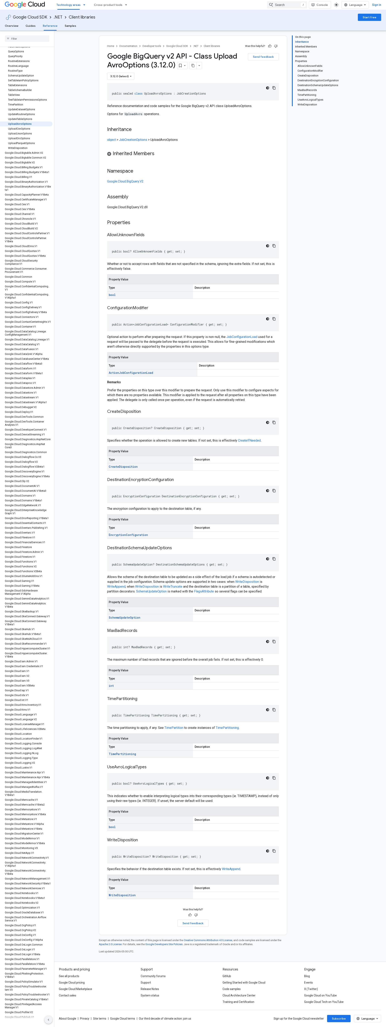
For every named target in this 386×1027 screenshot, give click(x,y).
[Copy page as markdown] (193, 65)
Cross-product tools (108, 5)
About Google (67, 1018)
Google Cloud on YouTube (320, 995)
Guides (31, 26)
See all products (69, 976)
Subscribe (339, 1018)
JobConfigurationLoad (241, 337)
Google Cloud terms (122, 1018)
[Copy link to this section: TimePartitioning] (141, 699)
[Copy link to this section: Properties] (135, 222)
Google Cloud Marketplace (75, 989)
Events (308, 982)
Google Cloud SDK (30, 17)
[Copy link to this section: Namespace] (137, 171)
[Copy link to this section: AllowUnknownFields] (149, 235)
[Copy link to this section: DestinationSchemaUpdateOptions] (176, 548)
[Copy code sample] (274, 88)
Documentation (128, 45)
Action (114, 373)
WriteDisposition (247, 582)
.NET (58, 17)
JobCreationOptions (133, 140)
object (111, 140)
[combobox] (287, 4)
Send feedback (263, 57)
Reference (50, 26)
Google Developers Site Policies (164, 944)
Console (322, 5)
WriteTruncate (172, 586)
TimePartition (173, 728)
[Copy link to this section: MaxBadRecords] (141, 630)
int (111, 686)
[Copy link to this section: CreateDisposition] (145, 411)
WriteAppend (116, 586)
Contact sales (67, 995)
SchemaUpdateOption (151, 591)
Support (146, 982)
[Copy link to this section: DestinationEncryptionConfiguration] (178, 480)
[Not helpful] (276, 46)
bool (112, 295)
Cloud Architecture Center (239, 995)
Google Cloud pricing (72, 982)
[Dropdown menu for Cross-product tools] (127, 5)
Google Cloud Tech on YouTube (324, 1001)
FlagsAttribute (204, 591)
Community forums (153, 976)
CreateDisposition (123, 467)
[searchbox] (27, 38)
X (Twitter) (311, 989)
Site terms (99, 1018)
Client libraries (82, 17)
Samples (70, 26)
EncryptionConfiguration (128, 535)
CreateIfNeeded (249, 440)
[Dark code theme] (267, 88)
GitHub (227, 976)
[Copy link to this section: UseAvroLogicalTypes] (151, 767)
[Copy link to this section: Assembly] (132, 197)
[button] (193, 154)
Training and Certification (238, 1001)
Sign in (376, 4)
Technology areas (68, 5)
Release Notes (150, 989)
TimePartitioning (227, 728)
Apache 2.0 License (110, 944)
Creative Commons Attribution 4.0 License (208, 940)
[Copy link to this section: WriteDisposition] (142, 840)
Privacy (84, 1018)
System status (150, 995)
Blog (307, 976)
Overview (11, 26)
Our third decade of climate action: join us (165, 1018)
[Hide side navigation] (48, 1020)
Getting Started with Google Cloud (244, 982)
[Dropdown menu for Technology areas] (85, 5)
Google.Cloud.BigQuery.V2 (125, 181)
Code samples (232, 989)
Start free (369, 17)
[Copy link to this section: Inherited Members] (158, 153)
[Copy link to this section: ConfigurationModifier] (152, 308)
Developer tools (152, 45)
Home (110, 45)
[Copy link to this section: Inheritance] (136, 129)
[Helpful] (270, 46)
